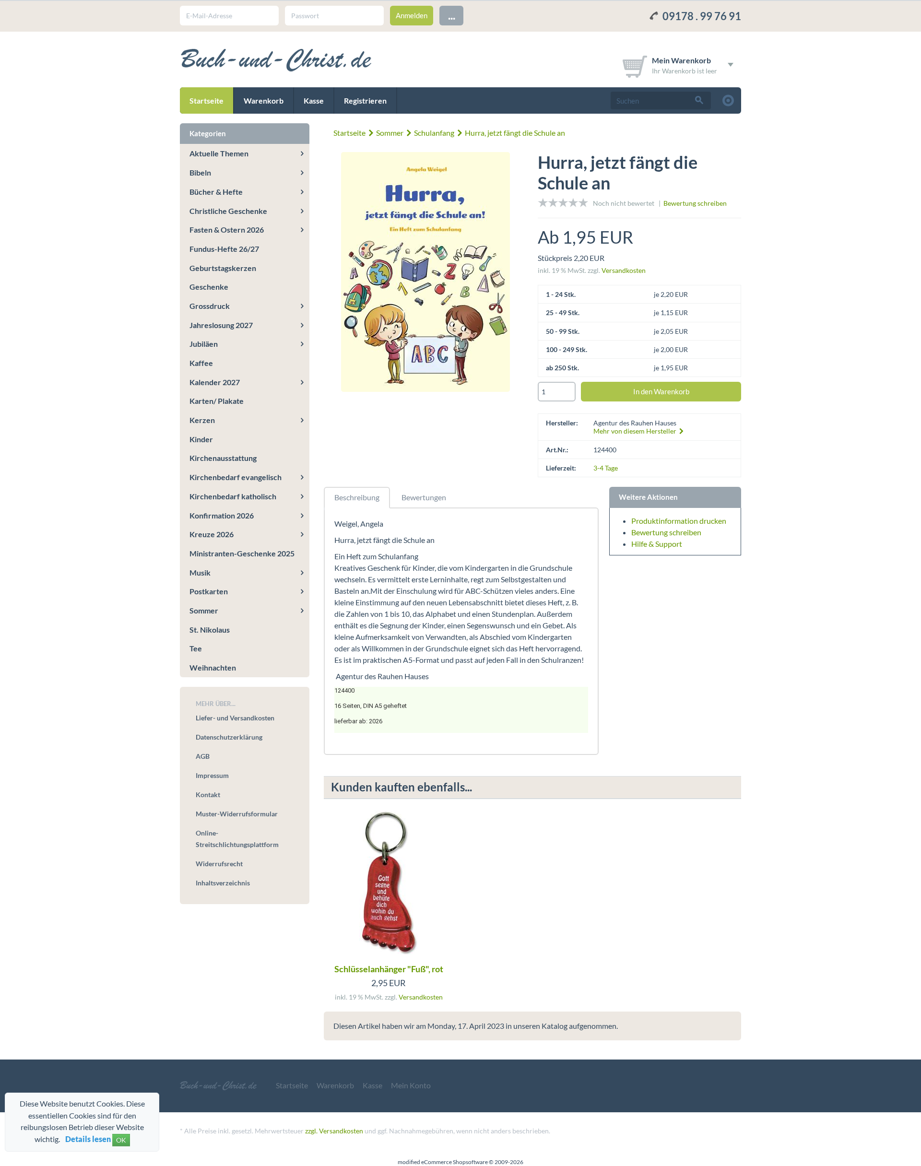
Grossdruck (209, 305)
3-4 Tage (605, 468)
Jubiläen (203, 343)
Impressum (212, 775)
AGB (203, 756)
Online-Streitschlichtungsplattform (237, 838)
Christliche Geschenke (228, 210)
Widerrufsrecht (219, 864)
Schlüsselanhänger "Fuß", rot (388, 969)
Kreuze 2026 (211, 534)
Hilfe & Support (656, 543)
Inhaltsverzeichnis (223, 883)
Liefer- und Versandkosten (235, 718)
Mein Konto (411, 1085)
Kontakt (208, 794)
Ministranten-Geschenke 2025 (242, 553)
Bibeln (200, 172)
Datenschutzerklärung (229, 737)
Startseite (206, 100)
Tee (195, 648)
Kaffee (201, 362)
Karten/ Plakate (216, 400)
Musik (200, 572)
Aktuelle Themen (218, 153)
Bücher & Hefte (216, 191)
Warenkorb (263, 100)
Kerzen (202, 419)
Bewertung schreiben (695, 203)
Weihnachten (212, 667)
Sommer (389, 132)
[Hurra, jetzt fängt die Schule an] (425, 273)
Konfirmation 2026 (221, 515)
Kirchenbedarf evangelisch (235, 477)
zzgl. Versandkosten (334, 1131)
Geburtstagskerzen (222, 267)
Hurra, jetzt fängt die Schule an (515, 132)
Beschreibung (356, 497)
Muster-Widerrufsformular (237, 814)
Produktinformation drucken (678, 520)
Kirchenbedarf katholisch (232, 496)
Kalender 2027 (214, 382)
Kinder (201, 439)
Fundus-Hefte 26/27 (224, 248)
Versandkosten (624, 270)
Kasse (314, 100)
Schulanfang (434, 132)
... (451, 15)
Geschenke (208, 286)
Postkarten (208, 591)
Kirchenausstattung (223, 457)
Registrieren (365, 100)
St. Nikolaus (209, 629)
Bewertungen (423, 497)
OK (121, 1140)
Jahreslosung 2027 (221, 325)
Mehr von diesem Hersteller (635, 431)
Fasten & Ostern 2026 (226, 229)
